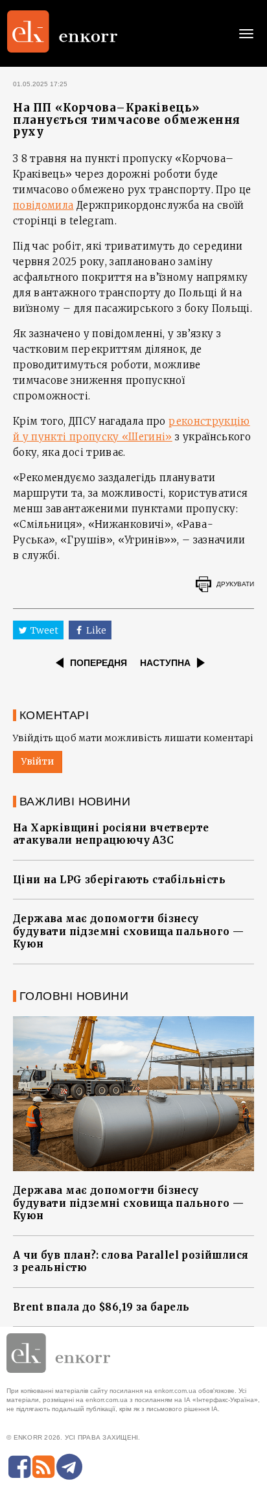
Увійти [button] (37, 761)
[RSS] (43, 1467)
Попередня (98, 663)
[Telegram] (69, 1467)
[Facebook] (19, 1467)
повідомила (43, 205)
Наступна (165, 663)
